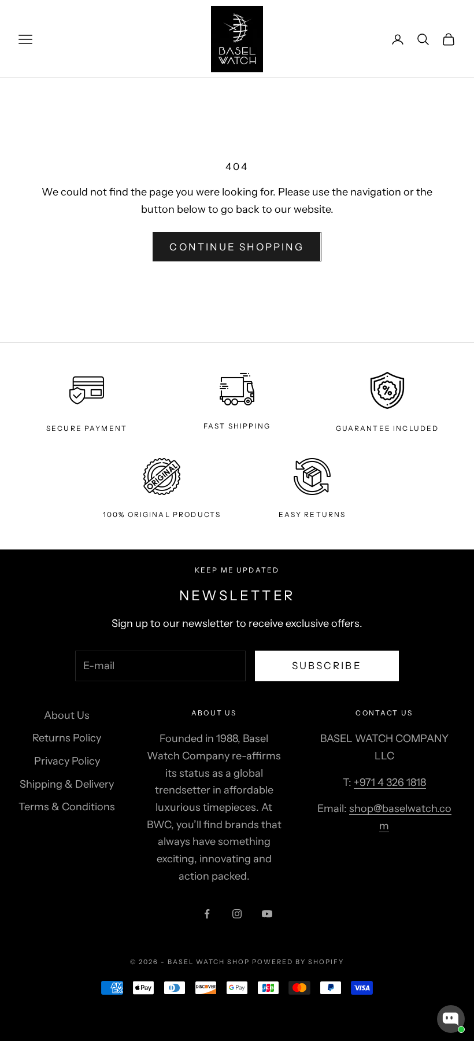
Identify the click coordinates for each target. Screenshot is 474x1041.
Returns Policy (66, 738)
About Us (67, 715)
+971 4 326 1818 (390, 782)
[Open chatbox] (451, 1019)
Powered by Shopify (298, 962)
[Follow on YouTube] (267, 914)
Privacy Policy (67, 761)
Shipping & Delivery (67, 784)
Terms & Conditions (66, 806)
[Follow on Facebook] (207, 914)
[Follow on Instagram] (237, 914)
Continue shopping (236, 247)
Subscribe (327, 665)
